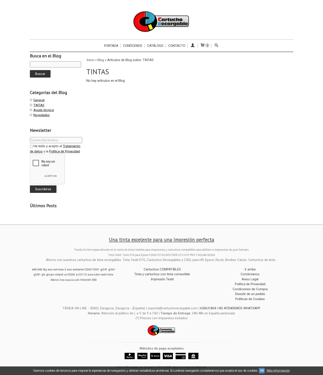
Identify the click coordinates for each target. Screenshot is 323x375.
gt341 (103, 269)
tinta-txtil (85, 279)
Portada (111, 46)
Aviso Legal (250, 279)
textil (104, 274)
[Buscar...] (216, 46)
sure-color (93, 274)
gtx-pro (50, 274)
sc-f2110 (81, 274)
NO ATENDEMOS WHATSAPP (239, 308)
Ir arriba (250, 269)
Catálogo (155, 46)
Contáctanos (250, 274)
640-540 (37, 269)
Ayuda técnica (43, 110)
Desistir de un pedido (250, 294)
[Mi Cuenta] (192, 46)
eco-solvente (75, 269)
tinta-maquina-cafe (70, 280)
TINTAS (38, 105)
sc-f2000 (69, 274)
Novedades (41, 115)
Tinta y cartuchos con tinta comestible (162, 274)
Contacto (176, 46)
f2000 (88, 269)
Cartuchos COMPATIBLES (162, 269)
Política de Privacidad (64, 151)
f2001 (96, 269)
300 (94, 279)
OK (262, 371)
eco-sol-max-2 (57, 269)
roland (59, 274)
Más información (278, 371)
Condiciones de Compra (250, 289)
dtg (45, 269)
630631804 (208, 308)
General (38, 100)
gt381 (37, 274)
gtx (43, 274)
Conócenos (132, 46)
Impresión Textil (162, 279)
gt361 (111, 269)
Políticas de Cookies (250, 299)
